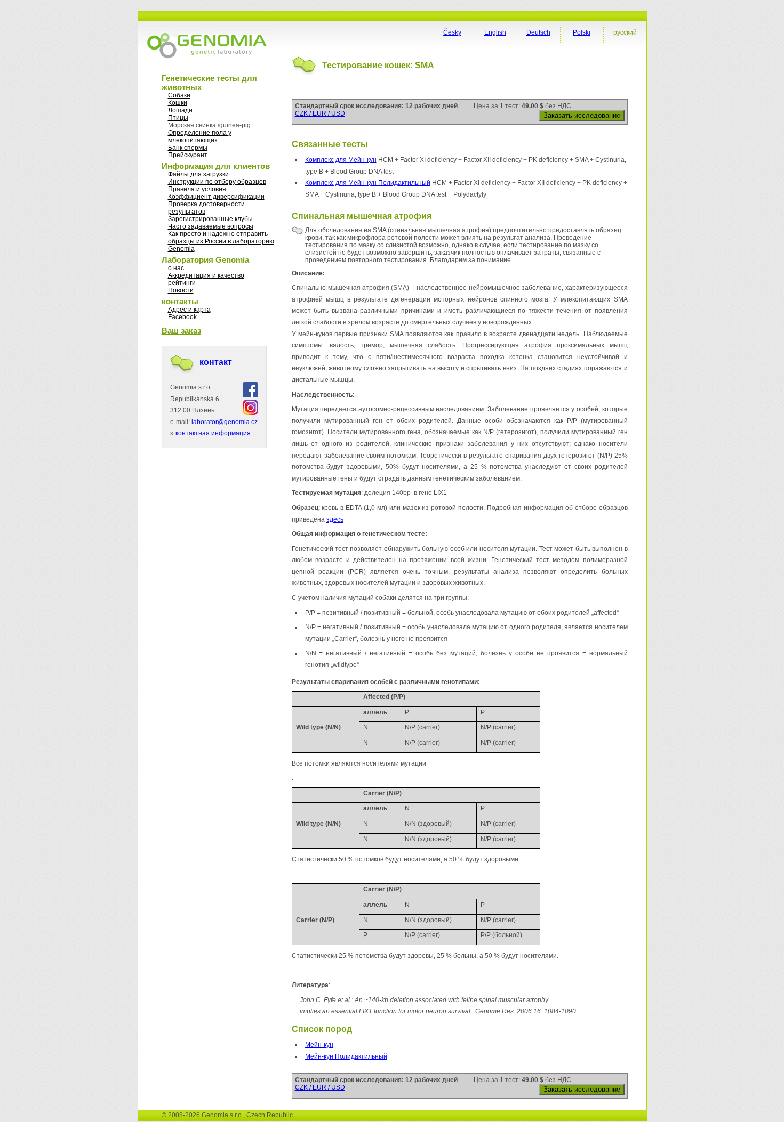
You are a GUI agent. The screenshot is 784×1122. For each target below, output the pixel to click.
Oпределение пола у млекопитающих (199, 136)
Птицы (178, 117)
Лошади (180, 110)
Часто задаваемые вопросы (210, 226)
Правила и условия (197, 189)
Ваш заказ (181, 330)
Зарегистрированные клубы (210, 219)
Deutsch (538, 32)
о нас (176, 268)
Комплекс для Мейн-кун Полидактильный (367, 182)
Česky (452, 32)
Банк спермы (187, 147)
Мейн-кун (319, 1044)
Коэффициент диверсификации (216, 196)
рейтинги (182, 283)
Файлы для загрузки (198, 174)
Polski (581, 32)
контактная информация (213, 433)
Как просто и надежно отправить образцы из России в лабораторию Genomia (221, 241)
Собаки (179, 95)
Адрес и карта (189, 309)
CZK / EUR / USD (320, 113)
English (495, 32)
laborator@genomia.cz (224, 422)
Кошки (177, 103)
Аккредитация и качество (206, 275)
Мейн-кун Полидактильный (346, 1056)
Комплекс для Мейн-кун (341, 160)
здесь (334, 519)
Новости (181, 290)
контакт (215, 362)
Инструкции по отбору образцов (217, 181)
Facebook (182, 317)
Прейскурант (187, 155)
